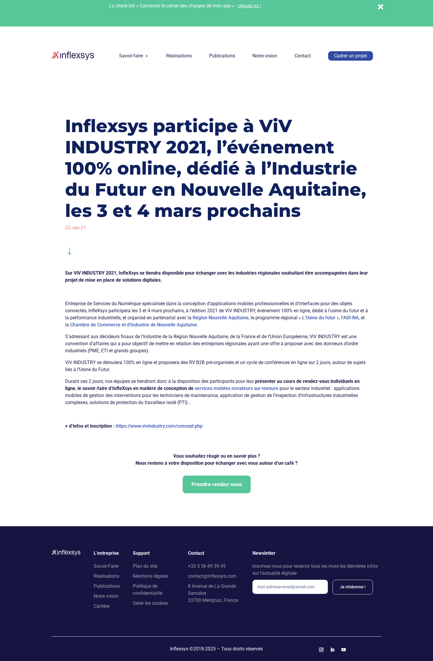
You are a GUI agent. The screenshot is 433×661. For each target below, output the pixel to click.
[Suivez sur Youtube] (343, 649)
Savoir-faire (131, 56)
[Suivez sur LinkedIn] (332, 649)
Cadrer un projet (350, 56)
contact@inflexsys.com (212, 576)
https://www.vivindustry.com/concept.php (159, 426)
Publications (222, 56)
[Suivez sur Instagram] (321, 649)
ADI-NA (351, 317)
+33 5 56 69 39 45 (207, 566)
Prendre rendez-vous (216, 484)
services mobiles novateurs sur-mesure (236, 388)
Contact (303, 56)
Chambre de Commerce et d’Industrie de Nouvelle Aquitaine (133, 325)
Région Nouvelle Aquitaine (221, 317)
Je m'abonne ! (353, 586)
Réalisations (179, 56)
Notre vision (264, 56)
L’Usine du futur (319, 317)
